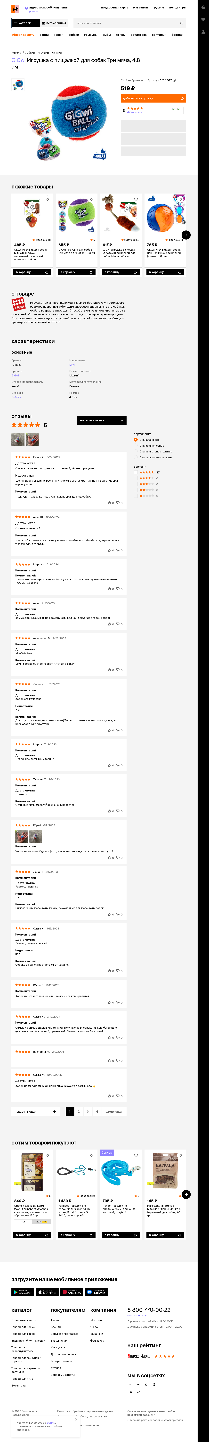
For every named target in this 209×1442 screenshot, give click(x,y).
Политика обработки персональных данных (85, 1411)
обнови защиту (22, 34)
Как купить (58, 1347)
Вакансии (96, 1333)
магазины (140, 7)
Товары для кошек (23, 1326)
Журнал (56, 1367)
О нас (94, 1326)
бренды (177, 34)
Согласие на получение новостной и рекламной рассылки (151, 1413)
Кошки (58, 34)
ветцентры (177, 7)
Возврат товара (61, 1361)
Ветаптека (139, 34)
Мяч (72, 364)
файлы (51, 1422)
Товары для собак (23, 1333)
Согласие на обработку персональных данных (82, 1418)
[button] (153, 110)
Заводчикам (59, 1340)
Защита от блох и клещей (28, 1340)
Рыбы (107, 34)
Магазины (97, 1320)
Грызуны (90, 34)
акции (44, 34)
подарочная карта (115, 7)
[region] (98, 35)
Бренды (56, 1326)
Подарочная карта (23, 1320)
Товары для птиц (22, 1378)
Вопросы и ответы (63, 1374)
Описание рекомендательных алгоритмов (155, 1420)
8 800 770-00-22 (148, 1310)
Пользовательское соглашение (78, 1425)
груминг (159, 7)
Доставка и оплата (63, 1354)
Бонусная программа (64, 1333)
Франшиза (97, 1340)
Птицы (121, 34)
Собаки (74, 34)
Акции (55, 1320)
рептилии (159, 34)
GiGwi (18, 60)
